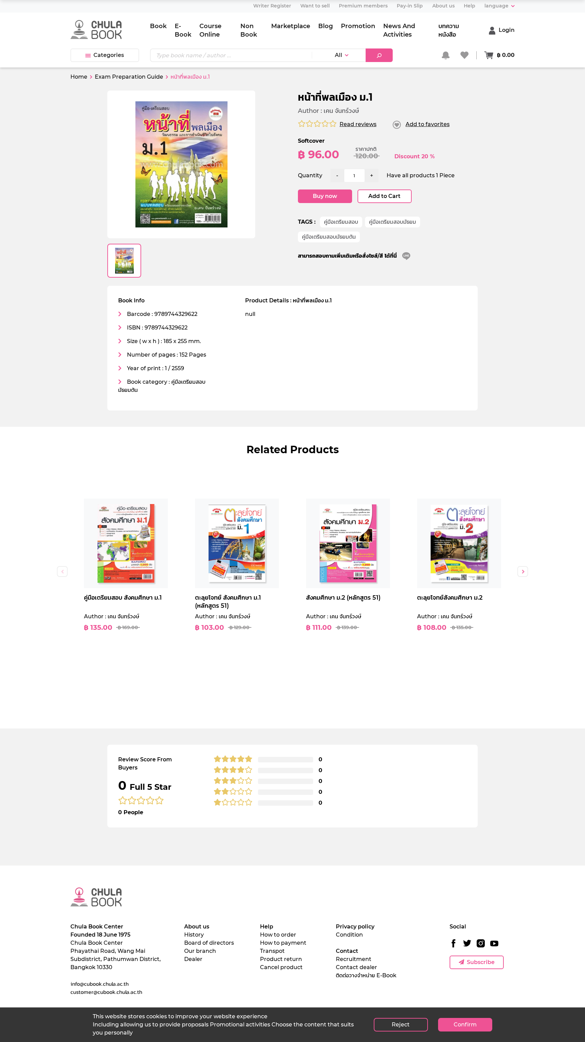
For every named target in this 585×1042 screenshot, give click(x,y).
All (338, 55)
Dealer (193, 959)
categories (108, 55)
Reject (401, 1024)
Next (522, 571)
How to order (278, 934)
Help (266, 926)
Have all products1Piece (421, 175)
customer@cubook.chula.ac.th (106, 992)
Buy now (325, 196)
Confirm (465, 1024)
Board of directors (209, 943)
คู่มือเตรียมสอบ (341, 222)
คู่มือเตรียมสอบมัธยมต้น (329, 237)
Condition (349, 934)
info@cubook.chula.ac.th (99, 984)
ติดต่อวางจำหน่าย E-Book (366, 975)
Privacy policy (355, 926)
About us (196, 926)
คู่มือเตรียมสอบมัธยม (392, 222)
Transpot (272, 951)
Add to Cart (384, 196)
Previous (62, 571)
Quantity (310, 175)
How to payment (283, 943)
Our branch (200, 951)
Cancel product (281, 967)
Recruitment (353, 959)
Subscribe (481, 962)
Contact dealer (356, 967)
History (194, 934)
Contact (347, 951)
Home (78, 77)
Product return (281, 959)
